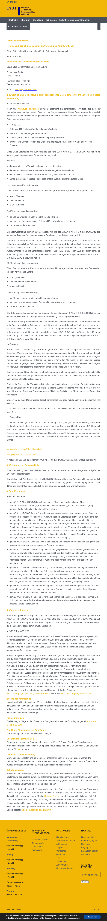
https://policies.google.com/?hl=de (76, 693)
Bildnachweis (37, 843)
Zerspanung (62, 864)
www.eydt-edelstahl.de (28, 108)
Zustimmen (92, 917)
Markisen (85, 854)
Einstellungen (16, 918)
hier (19, 749)
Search (85, 882)
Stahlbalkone (62, 837)
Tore (58, 857)
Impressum (36, 849)
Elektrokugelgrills (89, 840)
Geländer (60, 854)
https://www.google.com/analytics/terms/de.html (28, 693)
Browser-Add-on (51, 795)
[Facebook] (95, 909)
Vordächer (61, 850)
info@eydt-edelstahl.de (26, 89)
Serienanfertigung (64, 868)
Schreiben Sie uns (40, 839)
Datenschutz (37, 846)
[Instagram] (98, 909)
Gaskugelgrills (87, 837)
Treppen (60, 847)
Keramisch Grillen (89, 850)
